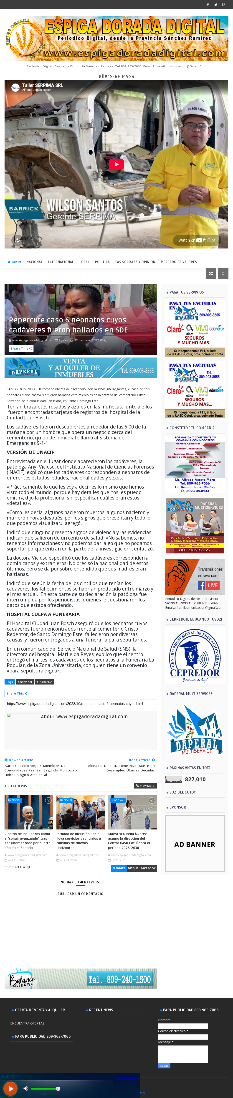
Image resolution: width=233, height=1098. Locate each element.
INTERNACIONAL (61, 262)
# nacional (25, 682)
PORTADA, (99, 340)
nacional (14, 800)
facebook (148, 868)
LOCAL (84, 262)
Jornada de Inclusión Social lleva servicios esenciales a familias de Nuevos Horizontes (78, 841)
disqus (133, 868)
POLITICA (102, 262)
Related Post (18, 786)
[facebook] (208, 4)
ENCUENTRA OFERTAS (27, 1023)
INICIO (16, 262)
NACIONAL (35, 262)
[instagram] (223, 4)
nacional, (85, 340)
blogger (119, 868)
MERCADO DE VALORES (179, 262)
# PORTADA (44, 682)
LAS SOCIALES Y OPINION (135, 262)
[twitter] (216, 4)
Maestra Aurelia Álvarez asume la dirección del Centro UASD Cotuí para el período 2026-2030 (129, 841)
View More (147, 786)
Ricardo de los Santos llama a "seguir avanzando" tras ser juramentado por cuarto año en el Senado (28, 841)
